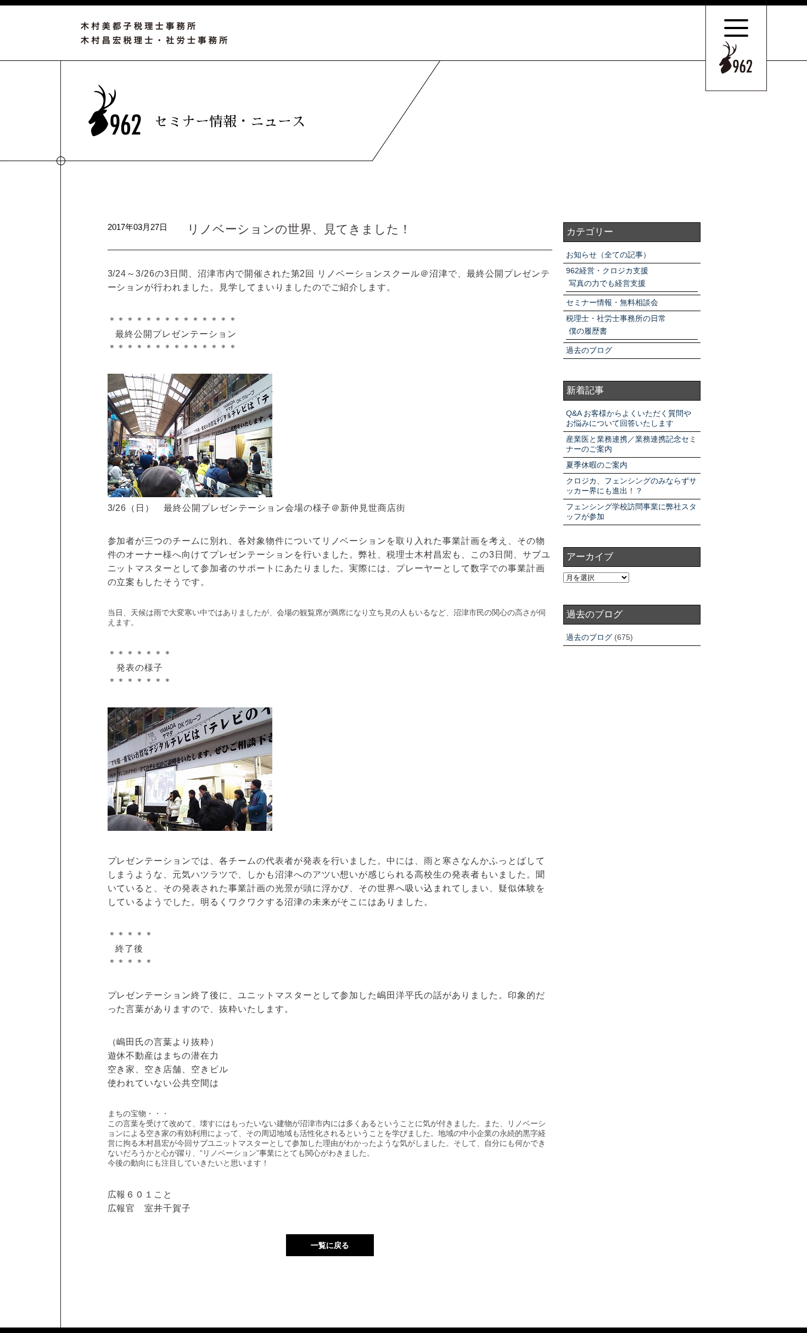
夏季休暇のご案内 (596, 464)
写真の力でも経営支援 (607, 283)
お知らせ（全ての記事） (608, 254)
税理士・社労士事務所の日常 (616, 318)
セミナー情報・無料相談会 (612, 302)
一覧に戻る (330, 1245)
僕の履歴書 (588, 331)
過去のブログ (589, 350)
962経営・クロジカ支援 (607, 270)
